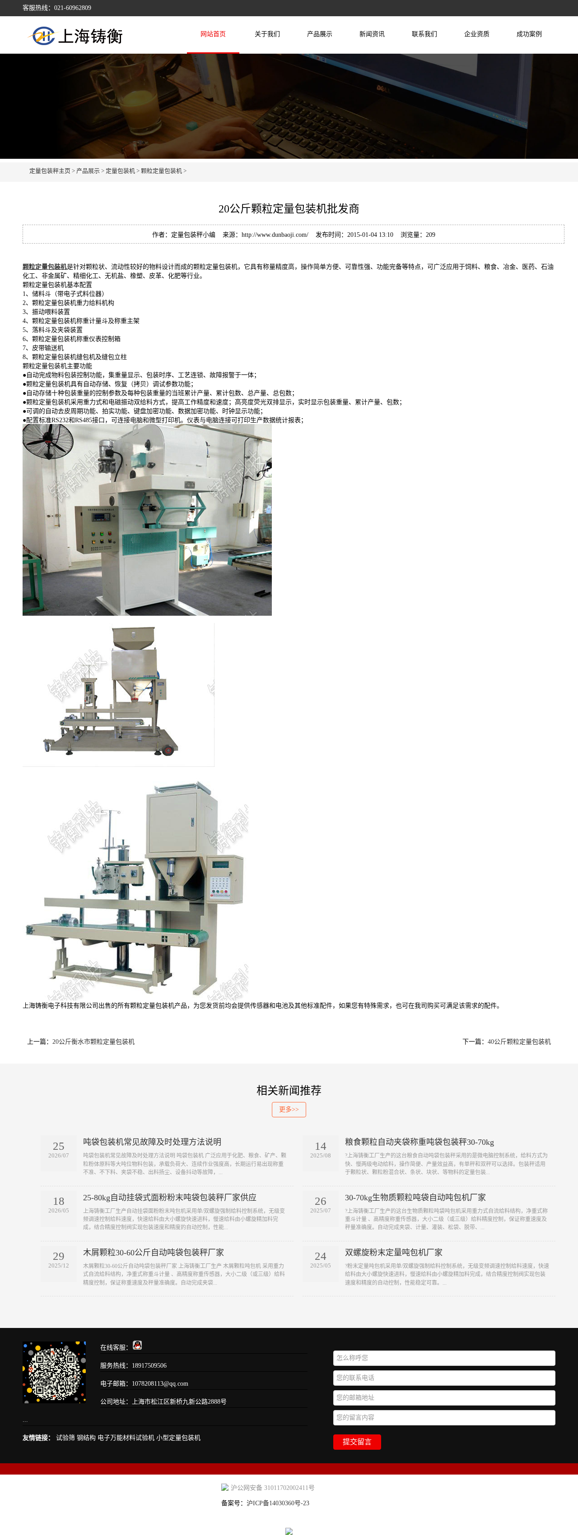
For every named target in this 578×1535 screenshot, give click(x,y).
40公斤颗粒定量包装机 (519, 1041)
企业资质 (476, 34)
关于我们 (267, 34)
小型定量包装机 (178, 1437)
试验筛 (65, 1437)
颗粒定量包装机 (161, 170)
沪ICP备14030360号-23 (278, 1503)
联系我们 (424, 34)
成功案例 (529, 34)
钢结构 (86, 1437)
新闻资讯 (372, 34)
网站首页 (213, 34)
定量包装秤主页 (49, 170)
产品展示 (319, 34)
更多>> (289, 1109)
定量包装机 (120, 170)
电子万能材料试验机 (126, 1437)
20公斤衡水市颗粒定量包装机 (93, 1041)
